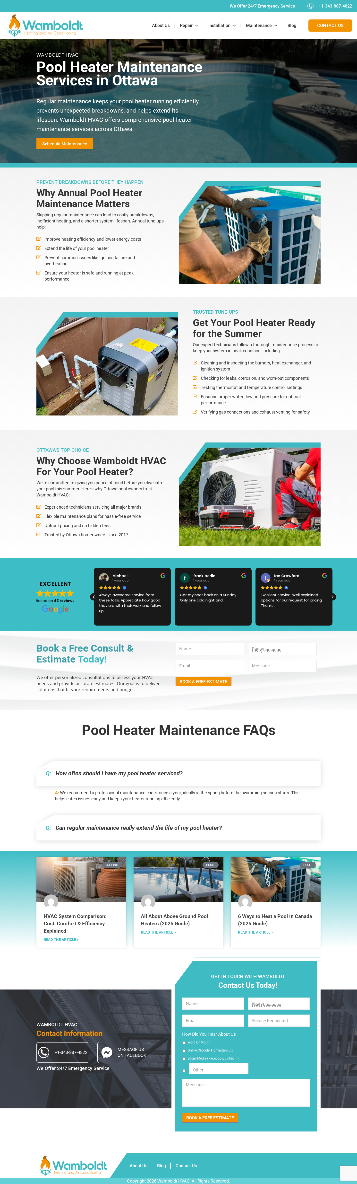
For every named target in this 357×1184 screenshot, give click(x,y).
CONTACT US (330, 25)
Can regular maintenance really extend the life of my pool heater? (134, 827)
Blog (292, 25)
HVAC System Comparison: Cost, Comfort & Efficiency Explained (75, 923)
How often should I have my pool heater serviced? (114, 773)
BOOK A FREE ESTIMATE (203, 681)
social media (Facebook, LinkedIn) (213, 1058)
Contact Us (186, 1165)
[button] (332, 597)
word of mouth (199, 1042)
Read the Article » (61, 939)
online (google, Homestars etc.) (211, 1050)
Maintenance (259, 25)
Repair (186, 25)
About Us (161, 25)
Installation (219, 25)
